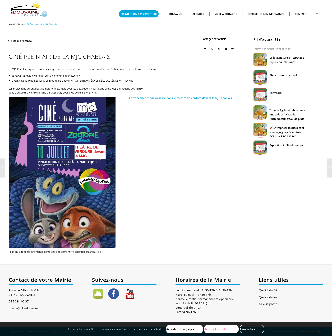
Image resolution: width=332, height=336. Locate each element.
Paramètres (247, 329)
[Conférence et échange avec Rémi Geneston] (329, 168)
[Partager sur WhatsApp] (218, 48)
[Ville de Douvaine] (29, 9)
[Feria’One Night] (2, 168)
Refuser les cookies (216, 329)
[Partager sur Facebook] (204, 48)
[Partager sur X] (211, 48)
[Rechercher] (317, 14)
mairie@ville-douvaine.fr (25, 308)
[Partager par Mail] (232, 48)
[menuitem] (139, 9)
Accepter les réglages (180, 329)
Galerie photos (269, 304)
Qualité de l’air (268, 290)
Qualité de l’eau (269, 297)
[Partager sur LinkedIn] (225, 48)
